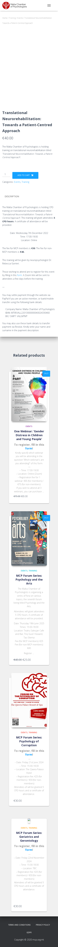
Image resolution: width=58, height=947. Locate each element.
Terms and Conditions (19, 925)
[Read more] (43, 497)
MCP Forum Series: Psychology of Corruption (29, 741)
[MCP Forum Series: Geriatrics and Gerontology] (29, 820)
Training (12, 18)
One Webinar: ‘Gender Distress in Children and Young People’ (29, 435)
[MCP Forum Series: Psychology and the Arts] (29, 538)
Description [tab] (12, 196)
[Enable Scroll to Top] (52, 941)
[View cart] (54, 5)
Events (20, 18)
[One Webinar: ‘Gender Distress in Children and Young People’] (29, 394)
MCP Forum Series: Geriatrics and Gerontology (29, 836)
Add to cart (23, 175)
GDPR (29, 932)
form (19, 275)
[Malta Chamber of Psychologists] (16, 5)
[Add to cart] (43, 659)
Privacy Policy (43, 925)
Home (4, 18)
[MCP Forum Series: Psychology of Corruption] (29, 700)
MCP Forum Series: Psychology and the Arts (29, 579)
